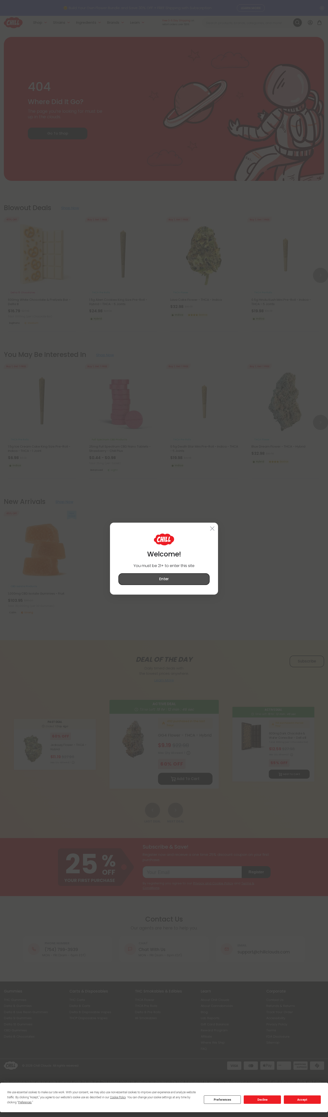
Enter (164, 578)
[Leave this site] (212, 528)
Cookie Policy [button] (118, 1097)
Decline (262, 1099)
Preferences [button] (25, 1102)
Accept (302, 1099)
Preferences (222, 1099)
